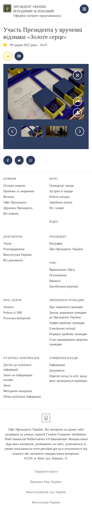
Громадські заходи (61, 185)
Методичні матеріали (17, 391)
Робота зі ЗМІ (12, 312)
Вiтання (8, 196)
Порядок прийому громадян (68, 334)
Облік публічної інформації (22, 396)
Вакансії (55, 281)
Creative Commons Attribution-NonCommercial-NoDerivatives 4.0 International (46, 436)
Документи (12, 236)
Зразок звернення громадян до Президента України (67, 314)
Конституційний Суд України (46, 492)
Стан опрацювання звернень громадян (68, 341)
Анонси (8, 307)
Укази (7, 243)
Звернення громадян (66, 300)
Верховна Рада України (46, 481)
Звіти (6, 385)
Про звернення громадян (66, 307)
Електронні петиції (62, 328)
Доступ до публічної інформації (17, 367)
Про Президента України (66, 249)
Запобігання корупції (63, 286)
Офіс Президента (14, 202)
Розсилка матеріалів (16, 318)
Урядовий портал (46, 471)
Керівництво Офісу (62, 269)
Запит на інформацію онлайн (17, 377)
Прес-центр (12, 300)
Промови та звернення (18, 191)
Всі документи (13, 260)
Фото (53, 178)
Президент (57, 236)
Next (79, 131)
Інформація (57, 365)
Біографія (55, 243)
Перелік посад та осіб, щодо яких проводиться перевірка (68, 378)
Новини (9, 178)
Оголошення (57, 275)
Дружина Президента (17, 208)
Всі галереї (56, 208)
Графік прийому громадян (67, 323)
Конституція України (17, 254)
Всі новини (11, 213)
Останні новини (14, 185)
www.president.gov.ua (47, 448)
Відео (53, 221)
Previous (12, 131)
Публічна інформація (21, 358)
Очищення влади (63, 358)
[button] (19, 160)
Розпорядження (13, 249)
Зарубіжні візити (60, 202)
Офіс (53, 262)
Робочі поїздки (59, 196)
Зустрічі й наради (61, 191)
